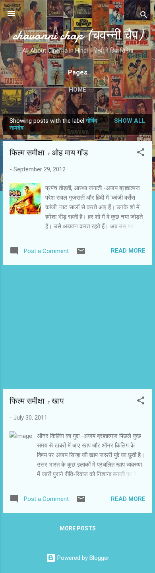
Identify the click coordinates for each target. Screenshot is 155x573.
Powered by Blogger (82, 557)
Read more (128, 250)
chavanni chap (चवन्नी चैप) (78, 35)
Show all (129, 120)
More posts (78, 528)
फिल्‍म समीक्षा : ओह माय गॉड (49, 152)
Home (77, 89)
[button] (140, 153)
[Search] (144, 16)
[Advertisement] (77, 327)
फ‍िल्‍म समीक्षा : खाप (37, 401)
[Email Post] (81, 253)
